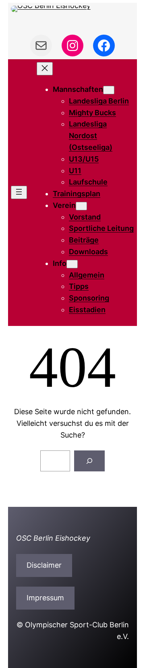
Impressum (45, 597)
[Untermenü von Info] (72, 264)
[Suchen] (89, 460)
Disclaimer (44, 565)
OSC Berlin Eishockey (53, 538)
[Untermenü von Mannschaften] (108, 90)
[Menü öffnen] (19, 192)
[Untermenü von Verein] (81, 206)
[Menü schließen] (45, 68)
